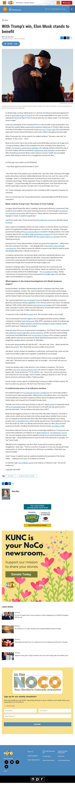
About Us (30, 751)
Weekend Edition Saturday (26, 476)
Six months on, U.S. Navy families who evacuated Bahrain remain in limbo (38, 629)
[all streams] (72, 9)
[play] (5, 9)
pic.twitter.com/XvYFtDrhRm (26, 162)
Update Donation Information (63, 752)
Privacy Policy (47, 756)
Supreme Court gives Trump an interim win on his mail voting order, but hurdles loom (41, 655)
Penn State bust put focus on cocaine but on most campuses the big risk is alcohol (41, 642)
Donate (67, 3)
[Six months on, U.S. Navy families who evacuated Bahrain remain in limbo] (8, 629)
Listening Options (33, 755)
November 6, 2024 (31, 166)
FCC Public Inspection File (49, 752)
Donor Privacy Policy (48, 760)
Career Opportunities (34, 760)
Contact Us (61, 756)
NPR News (5, 20)
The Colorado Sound (64, 760)
